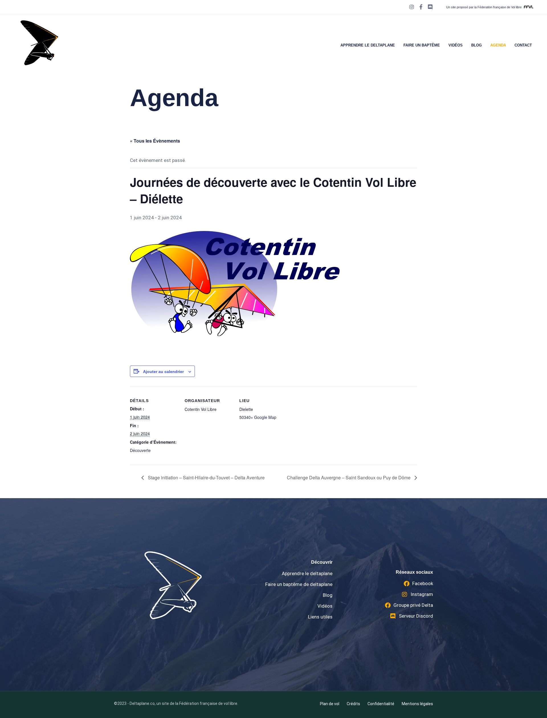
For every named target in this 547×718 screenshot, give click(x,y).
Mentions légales (417, 703)
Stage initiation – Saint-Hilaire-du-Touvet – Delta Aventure (206, 477)
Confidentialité (381, 703)
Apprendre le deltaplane (367, 45)
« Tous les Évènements (155, 140)
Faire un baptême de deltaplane (298, 584)
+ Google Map (263, 417)
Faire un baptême (421, 45)
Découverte (140, 450)
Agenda (498, 45)
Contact (523, 45)
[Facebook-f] (421, 7)
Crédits (353, 703)
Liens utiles (320, 617)
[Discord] (430, 7)
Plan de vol (329, 703)
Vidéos (455, 45)
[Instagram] (411, 7)
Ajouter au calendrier (163, 371)
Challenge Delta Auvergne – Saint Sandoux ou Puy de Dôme (349, 477)
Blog (476, 45)
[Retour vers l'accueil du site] (173, 585)
